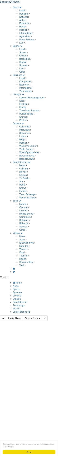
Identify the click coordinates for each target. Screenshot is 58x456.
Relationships (26, 113)
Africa (22, 20)
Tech (16, 200)
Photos (22, 120)
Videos (16, 233)
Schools (23, 65)
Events (22, 191)
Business (18, 74)
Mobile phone (26, 213)
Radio (22, 184)
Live (21, 42)
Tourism (23, 255)
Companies (25, 81)
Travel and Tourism (29, 110)
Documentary (26, 262)
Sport (22, 239)
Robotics (23, 223)
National (23, 16)
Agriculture (24, 36)
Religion (23, 29)
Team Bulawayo (27, 194)
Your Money (25, 91)
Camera (23, 207)
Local (22, 10)
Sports (16, 45)
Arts (21, 181)
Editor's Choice (32, 318)
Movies (23, 171)
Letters (22, 136)
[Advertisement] (29, 359)
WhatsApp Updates (29, 152)
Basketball (24, 58)
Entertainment (20, 162)
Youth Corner (26, 149)
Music (22, 165)
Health (22, 26)
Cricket (22, 55)
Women (23, 249)
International (25, 33)
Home (18, 282)
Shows (22, 187)
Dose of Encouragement (31, 97)
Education (24, 23)
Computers (25, 216)
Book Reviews (26, 158)
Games (23, 174)
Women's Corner (28, 145)
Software (23, 220)
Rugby (22, 62)
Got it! (29, 452)
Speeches (24, 133)
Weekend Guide (27, 197)
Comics (23, 116)
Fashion (23, 103)
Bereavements (26, 155)
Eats (21, 100)
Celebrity (23, 168)
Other (22, 71)
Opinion (17, 123)
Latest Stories (20, 311)
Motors (22, 203)
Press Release (26, 39)
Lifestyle (17, 94)
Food (22, 252)
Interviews (24, 129)
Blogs (22, 139)
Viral (21, 265)
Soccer (22, 52)
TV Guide (24, 178)
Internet (23, 210)
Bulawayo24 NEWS (10, 1)
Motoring (23, 245)
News (16, 7)
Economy (24, 84)
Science (23, 226)
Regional (23, 13)
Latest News (14, 318)
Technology (19, 305)
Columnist (24, 126)
